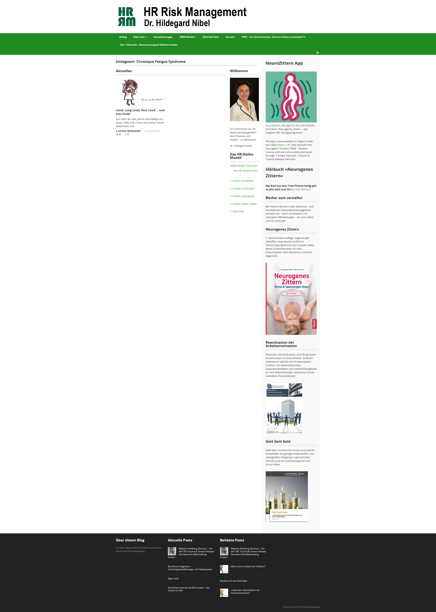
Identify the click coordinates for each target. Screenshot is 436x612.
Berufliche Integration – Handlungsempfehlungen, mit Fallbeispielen (190, 568)
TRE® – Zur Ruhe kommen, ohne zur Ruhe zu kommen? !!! (273, 36)
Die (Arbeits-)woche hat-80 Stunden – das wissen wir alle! (188, 589)
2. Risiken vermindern (128, 131)
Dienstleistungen (163, 36)
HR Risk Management (310, 607)
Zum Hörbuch (303, 189)
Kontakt (230, 36)
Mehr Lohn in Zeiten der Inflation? (248, 566)
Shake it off (283, 144)
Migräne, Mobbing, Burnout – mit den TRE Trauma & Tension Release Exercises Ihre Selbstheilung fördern (191, 553)
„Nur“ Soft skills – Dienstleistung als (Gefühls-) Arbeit (148, 44)
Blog (124, 36)
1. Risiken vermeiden (242, 180)
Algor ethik (173, 578)
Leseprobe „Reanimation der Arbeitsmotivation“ (245, 591)
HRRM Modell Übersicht (243, 165)
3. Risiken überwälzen (242, 196)
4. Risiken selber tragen (243, 203)
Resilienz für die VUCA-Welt (233, 580)
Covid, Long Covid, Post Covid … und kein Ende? (140, 112)
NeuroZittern (273, 125)
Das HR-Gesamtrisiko (245, 170)
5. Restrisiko (237, 211)
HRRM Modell (187, 36)
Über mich (139, 36)
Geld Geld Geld (211, 36)
